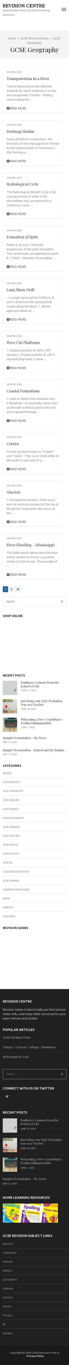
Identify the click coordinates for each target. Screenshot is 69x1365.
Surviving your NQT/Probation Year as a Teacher (41, 703)
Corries (13, 443)
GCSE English (11, 800)
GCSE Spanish (11, 880)
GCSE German (11, 826)
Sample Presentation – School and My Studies (33, 750)
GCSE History (11, 835)
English (8, 1261)
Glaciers (13, 492)
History (8, 1297)
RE (4, 1324)
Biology (8, 1243)
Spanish (8, 1333)
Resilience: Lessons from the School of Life (40, 684)
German (8, 1288)
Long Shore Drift (20, 289)
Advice (7, 773)
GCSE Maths (10, 844)
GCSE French (11, 809)
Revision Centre (24, 5)
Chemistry (10, 1252)
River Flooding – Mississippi (31, 544)
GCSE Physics (11, 853)
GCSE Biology (11, 782)
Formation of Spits (22, 236)
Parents (8, 907)
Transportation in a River (28, 78)
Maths (7, 1306)
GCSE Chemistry (13, 791)
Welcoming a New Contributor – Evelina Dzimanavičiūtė (42, 721)
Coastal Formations (23, 390)
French (7, 1270)
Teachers (9, 916)
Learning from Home (16, 889)
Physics (8, 1315)
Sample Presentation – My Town (24, 738)
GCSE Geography (13, 817)
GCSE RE (8, 862)
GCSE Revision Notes (16, 871)
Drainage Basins (20, 131)
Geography (10, 1279)
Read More (18, 108)
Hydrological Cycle (22, 184)
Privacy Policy (35, 1356)
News (6, 898)
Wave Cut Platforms (23, 342)
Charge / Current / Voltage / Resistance (29, 1047)
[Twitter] (6, 1096)
